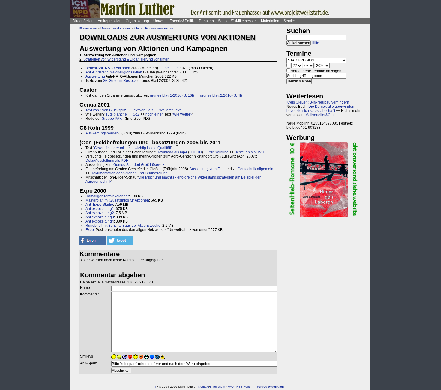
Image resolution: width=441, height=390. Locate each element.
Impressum (217, 386)
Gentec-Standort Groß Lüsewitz (138, 165)
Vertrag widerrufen (270, 386)
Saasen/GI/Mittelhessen (237, 21)
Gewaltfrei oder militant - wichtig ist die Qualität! (132, 148)
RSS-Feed (243, 386)
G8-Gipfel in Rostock (119, 81)
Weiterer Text (170, 110)
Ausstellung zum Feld (207, 169)
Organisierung (137, 21)
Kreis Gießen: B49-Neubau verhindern (317, 102)
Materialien (270, 21)
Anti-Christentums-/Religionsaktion (114, 72)
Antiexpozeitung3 (100, 217)
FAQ (231, 386)
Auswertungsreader (102, 133)
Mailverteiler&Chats (321, 115)
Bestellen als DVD (249, 152)
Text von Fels (142, 110)
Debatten (206, 21)
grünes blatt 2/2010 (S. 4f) (221, 95)
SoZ (136, 114)
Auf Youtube (219, 152)
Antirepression (110, 21)
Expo (90, 230)
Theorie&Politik (182, 21)
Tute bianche (116, 114)
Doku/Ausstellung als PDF (107, 160)
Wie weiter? (182, 114)
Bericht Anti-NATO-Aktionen (108, 68)
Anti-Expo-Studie (99, 204)
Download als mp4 (172, 152)
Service (290, 21)
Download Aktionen (115, 28)
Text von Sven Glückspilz (106, 110)
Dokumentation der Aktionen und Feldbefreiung (129, 173)
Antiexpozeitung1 (100, 209)
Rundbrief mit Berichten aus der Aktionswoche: (123, 226)
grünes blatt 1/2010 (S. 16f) (172, 95)
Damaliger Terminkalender (107, 196)
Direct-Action (83, 21)
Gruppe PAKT (113, 118)
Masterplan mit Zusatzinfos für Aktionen (117, 200)
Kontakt (203, 386)
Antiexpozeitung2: (100, 213)
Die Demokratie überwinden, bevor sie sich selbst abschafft (320, 108)
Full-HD (195, 152)
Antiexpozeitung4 (100, 221)
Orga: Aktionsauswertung (154, 28)
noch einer (154, 114)
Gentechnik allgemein (255, 169)
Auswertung (95, 76)
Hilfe (315, 43)
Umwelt (159, 21)
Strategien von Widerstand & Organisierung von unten (126, 59)
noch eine (171, 68)
